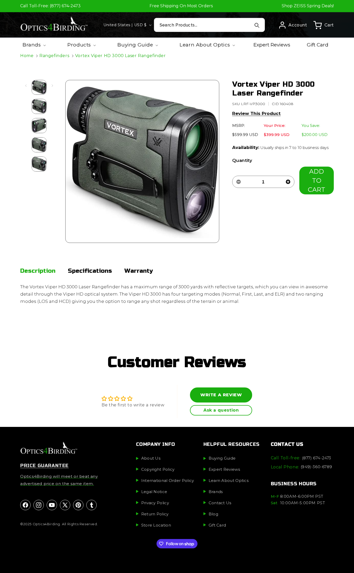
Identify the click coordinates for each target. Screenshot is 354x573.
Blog (213, 513)
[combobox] (209, 25)
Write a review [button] (221, 394)
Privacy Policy (155, 502)
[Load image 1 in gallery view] (39, 87)
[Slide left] (26, 85)
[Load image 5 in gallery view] (39, 164)
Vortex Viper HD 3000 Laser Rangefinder (120, 55)
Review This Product (256, 113)
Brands (216, 491)
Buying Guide (222, 457)
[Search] (257, 25)
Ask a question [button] (221, 410)
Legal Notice (154, 491)
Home (26, 55)
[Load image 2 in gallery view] (39, 106)
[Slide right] (52, 85)
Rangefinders (54, 55)
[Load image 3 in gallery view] (39, 125)
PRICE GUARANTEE (44, 465)
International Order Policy (167, 480)
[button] (323, 25)
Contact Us (220, 502)
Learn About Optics (229, 480)
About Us (150, 457)
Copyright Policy (158, 469)
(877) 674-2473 (316, 457)
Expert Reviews (224, 469)
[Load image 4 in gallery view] (39, 144)
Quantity (242, 160)
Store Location (156, 524)
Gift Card (217, 524)
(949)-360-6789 (316, 466)
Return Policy (155, 513)
